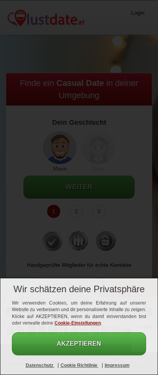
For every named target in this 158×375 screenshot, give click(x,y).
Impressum (117, 365)
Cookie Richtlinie (80, 365)
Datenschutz (40, 365)
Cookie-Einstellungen (77, 323)
